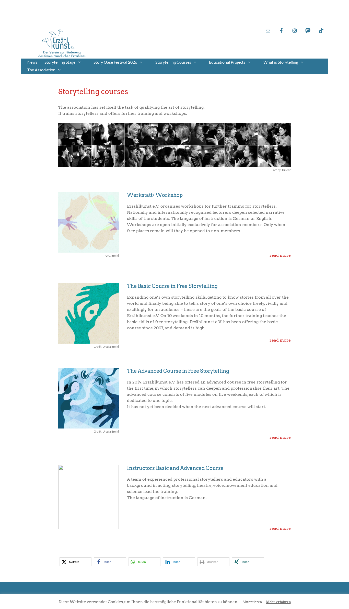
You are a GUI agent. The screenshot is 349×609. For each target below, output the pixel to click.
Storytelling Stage (59, 62)
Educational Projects (227, 62)
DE (305, 10)
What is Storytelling (280, 62)
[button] (75, 561)
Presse (302, 20)
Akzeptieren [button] (252, 602)
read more (280, 255)
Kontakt (300, 15)
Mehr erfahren (278, 602)
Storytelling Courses (173, 62)
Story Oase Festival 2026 (115, 62)
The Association (41, 69)
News (32, 62)
